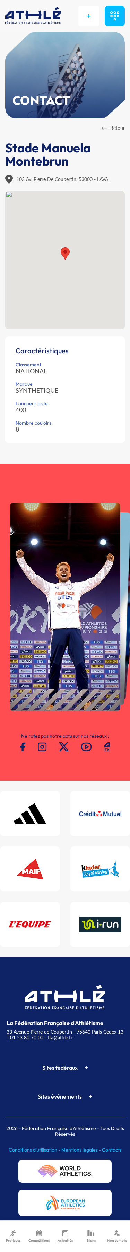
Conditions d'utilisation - (35, 1150)
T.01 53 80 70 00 (25, 1037)
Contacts (112, 1150)
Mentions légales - (81, 1150)
